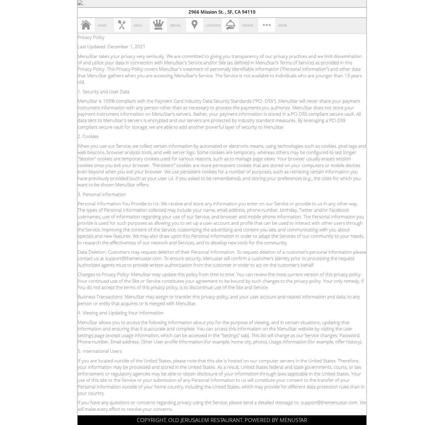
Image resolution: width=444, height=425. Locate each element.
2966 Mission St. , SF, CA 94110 (222, 12)
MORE (282, 25)
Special (175, 25)
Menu (138, 25)
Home (102, 25)
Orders (247, 25)
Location (213, 25)
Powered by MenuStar (276, 419)
